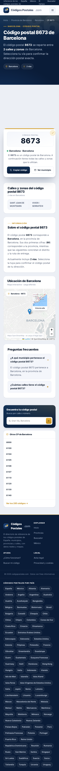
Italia (7, 689)
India (19, 670)
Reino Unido (26, 739)
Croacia (23, 626)
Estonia (8, 645)
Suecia (36, 758)
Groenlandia (24, 651)
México (37, 543)
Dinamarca (37, 626)
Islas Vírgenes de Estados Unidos (35, 683)
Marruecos (32, 708)
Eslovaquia (10, 639)
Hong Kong (47, 664)
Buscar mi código (11, 563)
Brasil (49, 607)
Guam (8, 657)
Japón (18, 689)
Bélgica (8, 607)
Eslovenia (24, 639)
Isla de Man (10, 676)
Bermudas (22, 607)
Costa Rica (10, 626)
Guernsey (9, 664)
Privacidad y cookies (43, 563)
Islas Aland (38, 676)
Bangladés (38, 601)
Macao (8, 701)
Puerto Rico (10, 739)
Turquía (22, 764)
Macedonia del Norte (26, 701)
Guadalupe (40, 651)
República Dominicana (15, 745)
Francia (46, 645)
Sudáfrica (23, 758)
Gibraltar (9, 651)
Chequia (34, 613)
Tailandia (9, 764)
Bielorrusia (37, 607)
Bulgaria (9, 613)
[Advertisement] (29, 102)
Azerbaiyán (22, 601)
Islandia (24, 676)
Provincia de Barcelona (21, 20)
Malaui (8, 708)
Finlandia (34, 645)
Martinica (45, 708)
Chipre (19, 620)
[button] (29, 312)
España (8, 588)
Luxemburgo (41, 695)
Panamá (39, 727)
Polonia (31, 733)
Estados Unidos (41, 639)
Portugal (44, 733)
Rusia (7, 752)
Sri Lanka (9, 758)
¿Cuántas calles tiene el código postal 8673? (27, 386)
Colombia (31, 620)
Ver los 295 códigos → (17, 503)
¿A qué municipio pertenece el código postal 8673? (27, 359)
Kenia (28, 689)
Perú (49, 727)
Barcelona (39, 20)
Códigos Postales (23, 10)
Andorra (9, 595)
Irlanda (44, 670)
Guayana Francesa (39, 657)
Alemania (45, 588)
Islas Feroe (10, 683)
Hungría (9, 670)
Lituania (27, 695)
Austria (8, 601)
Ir (48, 421)
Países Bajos (11, 727)
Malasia (44, 701)
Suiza (47, 758)
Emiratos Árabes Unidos (29, 632)
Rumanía (48, 745)
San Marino (20, 752)
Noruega (48, 714)
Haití (21, 664)
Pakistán (26, 727)
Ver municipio (44, 170)
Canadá (21, 613)
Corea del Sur (47, 620)
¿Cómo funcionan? (12, 558)
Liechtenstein (11, 695)
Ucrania (34, 764)
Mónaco (35, 714)
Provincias (38, 533)
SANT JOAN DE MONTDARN (17, 204)
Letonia (39, 689)
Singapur (46, 752)
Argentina (34, 595)
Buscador (38, 538)
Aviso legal (39, 558)
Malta (19, 708)
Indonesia (31, 670)
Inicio (5, 20)
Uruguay (47, 764)
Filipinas (21, 645)
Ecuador (9, 632)
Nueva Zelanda (33, 720)
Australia (47, 595)
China (8, 620)
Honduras (32, 664)
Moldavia (22, 714)
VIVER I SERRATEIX (37, 204)
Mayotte (9, 714)
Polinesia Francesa (14, 733)
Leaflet (27, 339)
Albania (32, 588)
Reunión (35, 745)
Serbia (34, 752)
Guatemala (21, 657)
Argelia (21, 595)
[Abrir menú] (53, 10)
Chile (45, 613)
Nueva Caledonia (13, 720)
